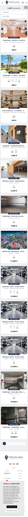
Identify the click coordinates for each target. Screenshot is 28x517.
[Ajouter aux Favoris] (25, 21)
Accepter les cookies (12, 506)
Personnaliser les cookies (12, 510)
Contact (20, 478)
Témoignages (7, 478)
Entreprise (20, 471)
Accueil (7, 471)
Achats (20, 473)
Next (25, 28)
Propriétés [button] (7, 473)
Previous (2, 28)
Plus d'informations (8, 503)
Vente (20, 475)
